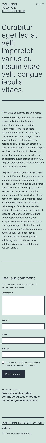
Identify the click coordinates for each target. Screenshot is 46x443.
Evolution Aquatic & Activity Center (13, 8)
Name (5, 320)
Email (5, 334)
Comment (7, 293)
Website (6, 348)
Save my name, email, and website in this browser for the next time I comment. (22, 364)
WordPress (26, 433)
